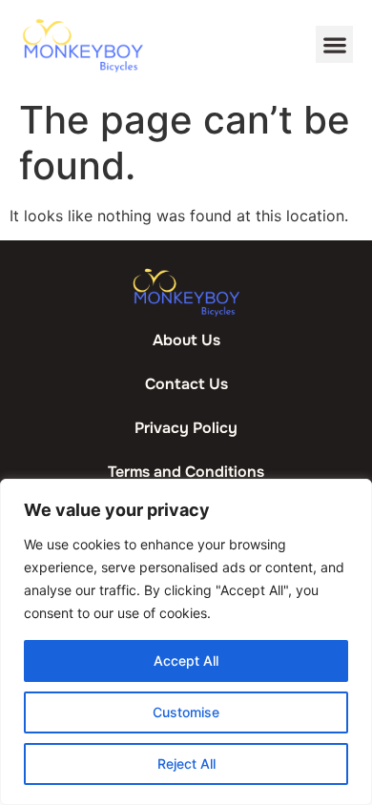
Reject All (186, 763)
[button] (334, 44)
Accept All (186, 660)
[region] (186, 642)
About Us (186, 340)
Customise (186, 712)
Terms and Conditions (186, 472)
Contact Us (186, 384)
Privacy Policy (186, 428)
